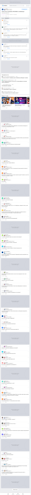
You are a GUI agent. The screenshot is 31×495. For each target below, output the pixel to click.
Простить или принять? (9, 363)
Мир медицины (8, 235)
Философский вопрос (9, 346)
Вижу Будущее (7, 198)
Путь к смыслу (8, 352)
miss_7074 (4, 84)
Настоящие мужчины (9, 284)
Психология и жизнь (9, 246)
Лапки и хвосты (7, 161)
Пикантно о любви (8, 357)
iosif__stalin (4, 76)
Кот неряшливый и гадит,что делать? (9, 89)
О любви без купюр (9, 9)
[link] (8, 103)
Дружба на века (8, 84)
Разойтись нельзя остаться (10, 241)
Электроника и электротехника (10, 76)
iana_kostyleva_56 (5, 91)
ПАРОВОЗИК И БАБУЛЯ (6, 85)
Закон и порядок (8, 253)
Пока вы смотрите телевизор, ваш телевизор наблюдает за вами (15, 77)
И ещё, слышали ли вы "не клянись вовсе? (10, 92)
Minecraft (6, 272)
